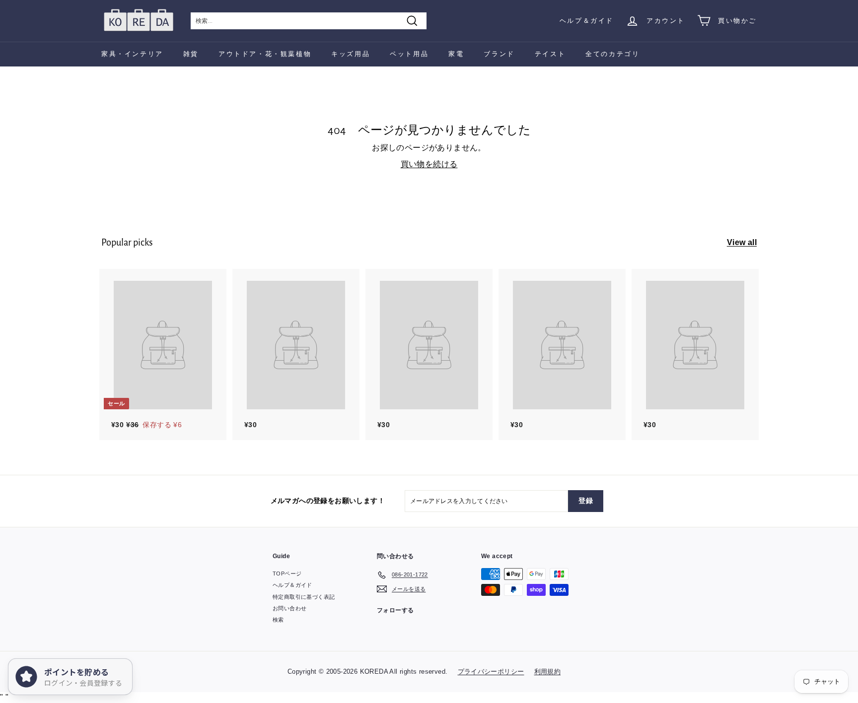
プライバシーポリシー (491, 671)
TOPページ (287, 573)
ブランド (499, 54)
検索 (278, 620)
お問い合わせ (289, 608)
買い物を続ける (429, 164)
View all (742, 242)
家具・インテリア (132, 54)
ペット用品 (409, 54)
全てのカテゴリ (612, 54)
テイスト (550, 54)
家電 (456, 54)
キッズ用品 (350, 54)
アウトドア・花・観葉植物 (264, 54)
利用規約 (547, 671)
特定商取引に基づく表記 (304, 597)
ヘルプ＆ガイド (587, 20)
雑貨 (191, 54)
